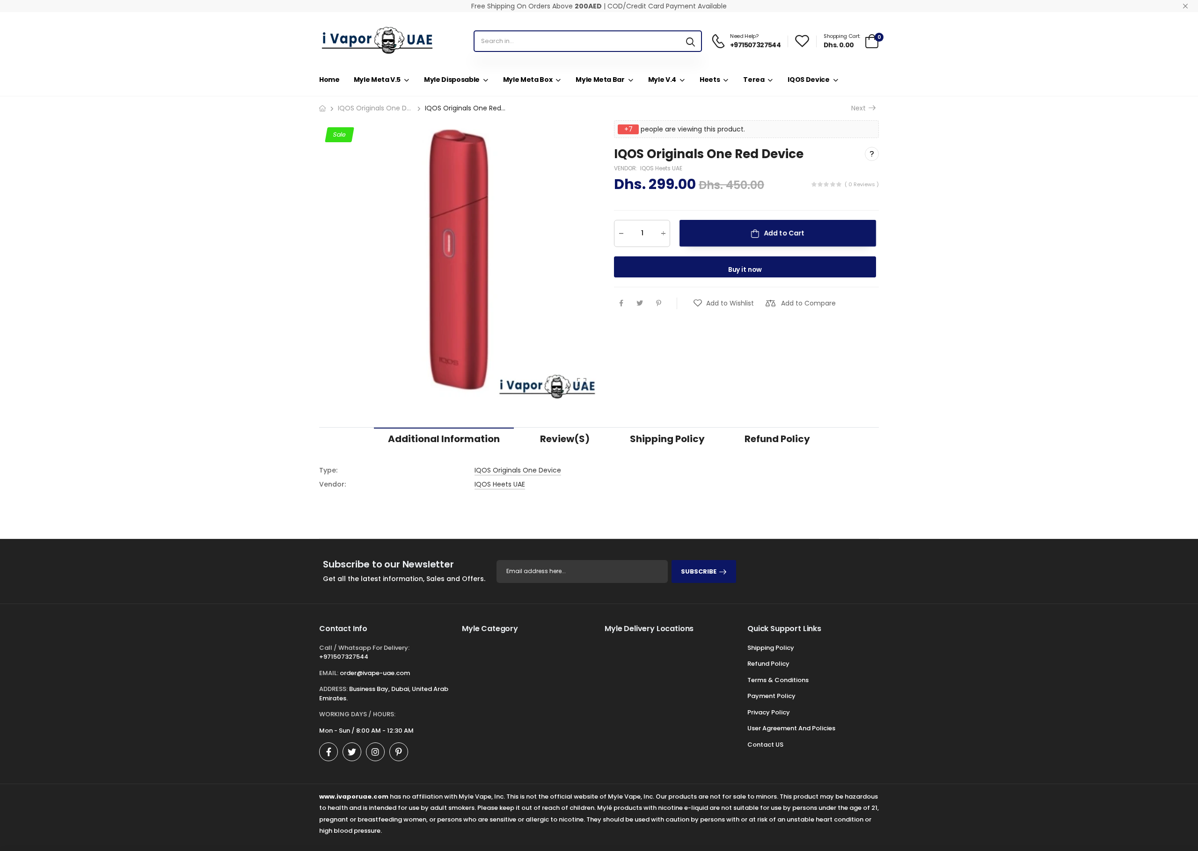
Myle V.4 (662, 79)
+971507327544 (343, 656)
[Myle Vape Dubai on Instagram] (375, 751)
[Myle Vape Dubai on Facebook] (328, 751)
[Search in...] (690, 41)
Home (329, 79)
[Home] (322, 108)
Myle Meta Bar (600, 79)
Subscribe (698, 571)
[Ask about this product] (872, 154)
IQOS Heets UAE (661, 168)
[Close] (1185, 6)
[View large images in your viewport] (581, 382)
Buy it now (745, 269)
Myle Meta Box (527, 79)
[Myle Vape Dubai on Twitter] (352, 751)
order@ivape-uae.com (375, 673)
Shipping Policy (770, 647)
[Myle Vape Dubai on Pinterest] (398, 751)
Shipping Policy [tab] (667, 438)
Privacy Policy (768, 712)
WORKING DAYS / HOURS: (357, 714)
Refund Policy (768, 663)
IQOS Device (808, 79)
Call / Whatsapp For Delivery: (364, 647)
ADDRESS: (333, 688)
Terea (753, 79)
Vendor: (626, 168)
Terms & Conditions (778, 680)
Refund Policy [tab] (777, 438)
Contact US (765, 744)
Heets (710, 79)
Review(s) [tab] (565, 438)
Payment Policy (771, 695)
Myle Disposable (452, 79)
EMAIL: (328, 673)
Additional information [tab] (444, 438)
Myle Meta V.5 (377, 79)
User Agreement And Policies (791, 728)
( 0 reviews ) (862, 184)
